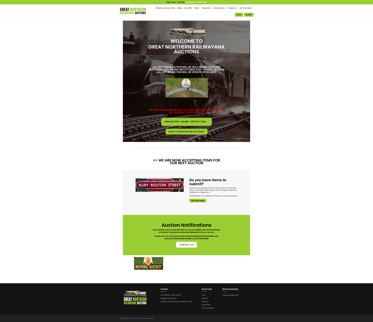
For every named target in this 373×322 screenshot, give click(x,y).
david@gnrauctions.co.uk (168, 298)
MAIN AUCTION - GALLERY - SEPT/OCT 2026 (185, 121)
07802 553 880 (176, 295)
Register (249, 15)
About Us (204, 298)
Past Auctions (219, 8)
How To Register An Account (186, 131)
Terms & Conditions (208, 308)
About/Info (206, 8)
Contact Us (232, 8)
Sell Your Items (246, 8)
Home (197, 8)
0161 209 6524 (165, 295)
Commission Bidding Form (230, 295)
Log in (239, 15)
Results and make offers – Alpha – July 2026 (174, 8)
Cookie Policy (206, 305)
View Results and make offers (196, 2)
